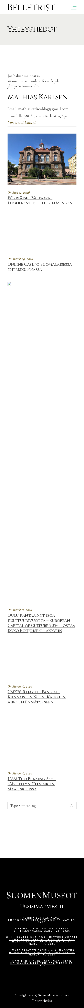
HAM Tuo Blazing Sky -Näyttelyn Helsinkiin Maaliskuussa (32, 784)
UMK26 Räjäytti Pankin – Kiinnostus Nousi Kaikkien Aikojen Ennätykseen (37, 697)
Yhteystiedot (42, 1000)
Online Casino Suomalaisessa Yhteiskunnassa (40, 267)
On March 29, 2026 (20, 259)
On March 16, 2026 (20, 686)
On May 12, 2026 (19, 192)
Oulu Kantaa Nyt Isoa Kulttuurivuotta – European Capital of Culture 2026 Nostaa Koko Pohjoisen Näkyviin (41, 623)
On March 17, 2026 (20, 610)
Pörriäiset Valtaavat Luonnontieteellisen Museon (40, 200)
